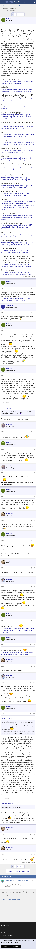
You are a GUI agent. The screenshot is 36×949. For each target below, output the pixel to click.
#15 (34, 644)
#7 (34, 449)
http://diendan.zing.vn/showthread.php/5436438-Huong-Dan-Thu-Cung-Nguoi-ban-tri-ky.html (17, 135)
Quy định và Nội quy (6, 935)
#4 (34, 331)
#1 (34, 26)
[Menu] (2, 2)
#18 (34, 713)
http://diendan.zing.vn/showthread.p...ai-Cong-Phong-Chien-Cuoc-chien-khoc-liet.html (16, 236)
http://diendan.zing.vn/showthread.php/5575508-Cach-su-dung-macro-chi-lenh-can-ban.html (17, 244)
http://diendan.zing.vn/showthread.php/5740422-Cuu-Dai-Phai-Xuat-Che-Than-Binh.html (17, 187)
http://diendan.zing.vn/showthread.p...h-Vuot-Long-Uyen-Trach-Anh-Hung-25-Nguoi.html (16, 299)
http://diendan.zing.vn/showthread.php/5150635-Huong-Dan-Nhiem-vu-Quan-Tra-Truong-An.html (17, 90)
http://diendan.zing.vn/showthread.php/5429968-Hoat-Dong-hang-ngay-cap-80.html (17, 82)
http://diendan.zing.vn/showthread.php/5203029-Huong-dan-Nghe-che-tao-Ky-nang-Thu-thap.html (17, 143)
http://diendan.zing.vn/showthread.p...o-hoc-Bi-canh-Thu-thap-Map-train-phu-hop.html (16, 100)
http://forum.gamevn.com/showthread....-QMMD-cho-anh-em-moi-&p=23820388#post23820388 (17, 265)
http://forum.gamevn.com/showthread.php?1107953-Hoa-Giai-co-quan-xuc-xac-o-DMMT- (15, 251)
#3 (34, 312)
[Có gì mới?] (30, 2)
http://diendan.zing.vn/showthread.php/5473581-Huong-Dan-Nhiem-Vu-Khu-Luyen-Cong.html (17, 179)
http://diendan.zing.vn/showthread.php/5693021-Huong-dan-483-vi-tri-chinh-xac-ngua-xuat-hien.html (17, 207)
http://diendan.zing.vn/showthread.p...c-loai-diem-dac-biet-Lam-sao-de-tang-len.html (17, 169)
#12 (34, 568)
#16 (34, 666)
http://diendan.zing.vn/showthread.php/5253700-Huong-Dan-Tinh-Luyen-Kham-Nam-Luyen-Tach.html (17, 227)
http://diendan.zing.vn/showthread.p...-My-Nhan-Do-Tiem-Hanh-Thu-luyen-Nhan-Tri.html (17, 194)
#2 (34, 288)
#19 (34, 834)
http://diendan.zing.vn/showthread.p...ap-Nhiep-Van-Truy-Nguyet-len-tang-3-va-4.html (17, 127)
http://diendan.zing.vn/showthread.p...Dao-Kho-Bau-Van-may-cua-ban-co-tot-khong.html (17, 159)
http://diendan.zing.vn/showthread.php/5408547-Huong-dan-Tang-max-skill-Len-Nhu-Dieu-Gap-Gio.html (17, 117)
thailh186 (5, 11)
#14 (34, 621)
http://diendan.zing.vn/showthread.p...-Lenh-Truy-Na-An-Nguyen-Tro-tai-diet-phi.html (17, 151)
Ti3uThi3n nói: (6, 408)
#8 (34, 473)
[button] (18, 928)
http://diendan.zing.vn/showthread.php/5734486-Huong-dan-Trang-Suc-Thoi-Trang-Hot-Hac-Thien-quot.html (17, 630)
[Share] (31, 26)
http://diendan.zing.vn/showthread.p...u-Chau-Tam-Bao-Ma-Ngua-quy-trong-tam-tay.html (18, 202)
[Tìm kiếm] (34, 2)
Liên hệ (3, 932)
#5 (34, 375)
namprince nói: (6, 804)
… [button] (15, 14)
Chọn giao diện (6, 925)
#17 (34, 682)
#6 (34, 431)
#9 (34, 496)
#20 (34, 854)
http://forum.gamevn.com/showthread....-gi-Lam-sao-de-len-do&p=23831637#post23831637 (17, 653)
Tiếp (21, 14)
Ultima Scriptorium (19, 885)
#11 (34, 540)
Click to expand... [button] (18, 733)
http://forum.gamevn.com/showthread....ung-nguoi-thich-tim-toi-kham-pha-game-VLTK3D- (16, 273)
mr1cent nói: (6, 718)
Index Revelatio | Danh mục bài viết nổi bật (18, 881)
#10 (34, 520)
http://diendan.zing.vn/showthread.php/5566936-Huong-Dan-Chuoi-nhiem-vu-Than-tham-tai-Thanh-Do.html (17, 217)
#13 (34, 586)
